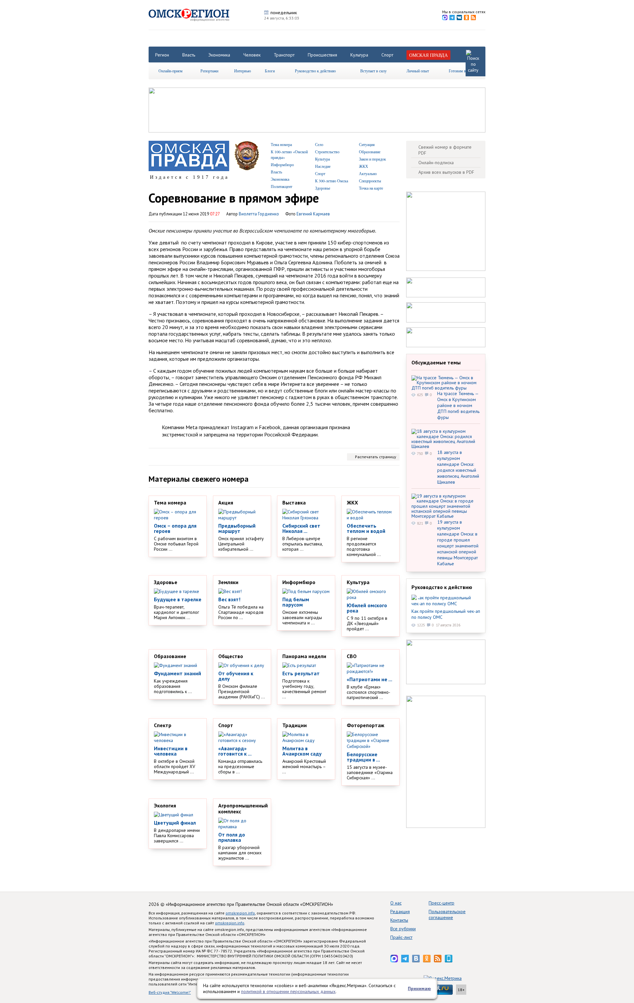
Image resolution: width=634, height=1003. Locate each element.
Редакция (400, 911)
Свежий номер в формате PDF (445, 150)
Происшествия (322, 55)
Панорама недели (304, 656)
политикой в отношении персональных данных (288, 991)
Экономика (219, 55)
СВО (352, 656)
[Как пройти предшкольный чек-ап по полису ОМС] (445, 601)
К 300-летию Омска (331, 180)
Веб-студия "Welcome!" (170, 992)
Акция (225, 502)
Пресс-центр (441, 903)
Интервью (242, 70)
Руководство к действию (315, 70)
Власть (188, 55)
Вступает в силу (373, 70)
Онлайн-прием (170, 70)
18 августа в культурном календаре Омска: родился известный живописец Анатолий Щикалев (458, 467)
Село (319, 144)
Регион (162, 55)
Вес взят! (229, 599)
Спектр (162, 725)
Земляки (228, 582)
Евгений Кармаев (313, 214)
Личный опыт (417, 70)
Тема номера (281, 144)
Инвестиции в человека (171, 751)
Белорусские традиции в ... (363, 757)
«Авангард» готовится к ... (235, 751)
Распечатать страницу (375, 456)
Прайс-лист (401, 937)
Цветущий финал (175, 822)
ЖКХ (363, 166)
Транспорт (284, 55)
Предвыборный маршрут (237, 528)
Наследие (323, 166)
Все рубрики (403, 929)
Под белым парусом (295, 602)
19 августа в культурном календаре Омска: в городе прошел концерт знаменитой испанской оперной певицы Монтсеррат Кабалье (457, 543)
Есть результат (301, 673)
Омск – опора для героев (175, 528)
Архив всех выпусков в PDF (446, 172)
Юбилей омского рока (367, 608)
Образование (369, 151)
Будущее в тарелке (177, 599)
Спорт (387, 55)
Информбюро (282, 164)
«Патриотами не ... (369, 679)
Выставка (294, 502)
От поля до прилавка (231, 837)
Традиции (294, 725)
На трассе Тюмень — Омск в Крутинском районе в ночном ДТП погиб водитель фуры (458, 405)
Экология (165, 805)
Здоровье (322, 188)
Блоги (270, 70)
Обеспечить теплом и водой (366, 528)
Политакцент (281, 186)
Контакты (399, 920)
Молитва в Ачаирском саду (302, 751)
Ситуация (367, 144)
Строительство (327, 151)
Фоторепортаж (365, 725)
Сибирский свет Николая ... (301, 528)
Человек (252, 55)
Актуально (368, 173)
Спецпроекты (370, 180)
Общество (230, 656)
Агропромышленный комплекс (243, 808)
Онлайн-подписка (436, 163)
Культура (359, 55)
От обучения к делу (235, 676)
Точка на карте (371, 188)
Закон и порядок (372, 159)
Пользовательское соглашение (447, 914)
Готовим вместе (462, 70)
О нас (396, 903)
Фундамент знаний (177, 673)
